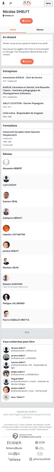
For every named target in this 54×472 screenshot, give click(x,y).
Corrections (24, 430)
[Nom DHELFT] (6, 397)
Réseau (40, 29)
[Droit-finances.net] (40, 448)
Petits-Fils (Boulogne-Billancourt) (15, 287)
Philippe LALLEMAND (14, 303)
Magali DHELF (17, 378)
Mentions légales (45, 427)
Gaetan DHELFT (18, 362)
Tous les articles (12, 430)
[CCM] (40, 442)
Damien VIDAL (10, 201)
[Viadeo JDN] (40, 453)
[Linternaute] (14, 448)
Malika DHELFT (18, 372)
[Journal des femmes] (14, 442)
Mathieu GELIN (11, 267)
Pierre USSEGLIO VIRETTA (16, 319)
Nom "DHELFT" (18, 397)
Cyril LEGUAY (9, 184)
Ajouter (27, 20)
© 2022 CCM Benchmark (39, 430)
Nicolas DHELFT (18, 348)
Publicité (29, 425)
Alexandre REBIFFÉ (12, 168)
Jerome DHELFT (18, 355)
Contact (22, 425)
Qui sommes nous (10, 425)
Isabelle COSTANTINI (14, 234)
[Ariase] (14, 459)
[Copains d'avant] (14, 453)
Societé (47, 425)
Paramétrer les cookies (29, 427)
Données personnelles (11, 427)
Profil (13, 29)
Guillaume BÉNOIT (12, 217)
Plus (27, 332)
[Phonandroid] (40, 459)
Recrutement (38, 425)
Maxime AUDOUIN (12, 284)
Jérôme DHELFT (11, 251)
